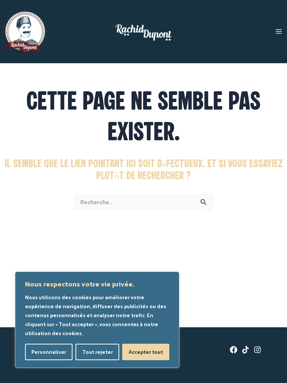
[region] (97, 320)
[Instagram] (257, 349)
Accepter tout (146, 351)
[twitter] (245, 349)
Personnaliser (48, 351)
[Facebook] (233, 349)
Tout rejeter (97, 351)
